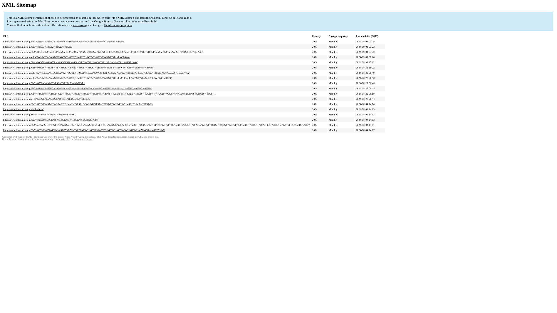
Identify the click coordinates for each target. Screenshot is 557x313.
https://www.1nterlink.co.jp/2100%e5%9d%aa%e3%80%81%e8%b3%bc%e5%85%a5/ (46, 99)
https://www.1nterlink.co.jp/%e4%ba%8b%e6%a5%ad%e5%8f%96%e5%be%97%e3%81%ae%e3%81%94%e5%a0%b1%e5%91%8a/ (70, 62)
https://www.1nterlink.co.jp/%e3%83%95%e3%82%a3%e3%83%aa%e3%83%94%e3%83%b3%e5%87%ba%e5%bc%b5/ (64, 41)
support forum (84, 139)
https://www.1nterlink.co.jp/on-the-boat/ (23, 109)
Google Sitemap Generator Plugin (114, 21)
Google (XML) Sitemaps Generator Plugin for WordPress (46, 137)
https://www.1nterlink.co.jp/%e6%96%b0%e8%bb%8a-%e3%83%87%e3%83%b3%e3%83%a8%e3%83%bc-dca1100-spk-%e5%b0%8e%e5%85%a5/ (78, 67)
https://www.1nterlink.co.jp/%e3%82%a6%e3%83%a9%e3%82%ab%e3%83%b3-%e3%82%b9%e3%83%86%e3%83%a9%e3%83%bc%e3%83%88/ (78, 104)
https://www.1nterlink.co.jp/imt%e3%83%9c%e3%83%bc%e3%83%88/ (39, 114)
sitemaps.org (80, 25)
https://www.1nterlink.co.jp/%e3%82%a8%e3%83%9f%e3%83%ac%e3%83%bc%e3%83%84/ (50, 119)
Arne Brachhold (147, 21)
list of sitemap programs (118, 25)
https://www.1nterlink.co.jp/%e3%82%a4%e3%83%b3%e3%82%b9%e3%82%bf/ (44, 83)
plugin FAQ (64, 139)
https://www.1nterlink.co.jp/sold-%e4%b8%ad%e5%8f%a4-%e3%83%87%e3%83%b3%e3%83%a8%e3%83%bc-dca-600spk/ (66, 57)
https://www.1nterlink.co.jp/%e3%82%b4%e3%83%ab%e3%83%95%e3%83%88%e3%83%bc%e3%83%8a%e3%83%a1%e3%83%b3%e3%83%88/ (77, 88)
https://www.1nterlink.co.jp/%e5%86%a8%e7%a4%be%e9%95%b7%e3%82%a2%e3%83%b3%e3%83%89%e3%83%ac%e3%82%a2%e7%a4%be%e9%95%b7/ (84, 130)
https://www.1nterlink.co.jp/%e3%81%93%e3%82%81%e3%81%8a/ (37, 46)
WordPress (44, 21)
